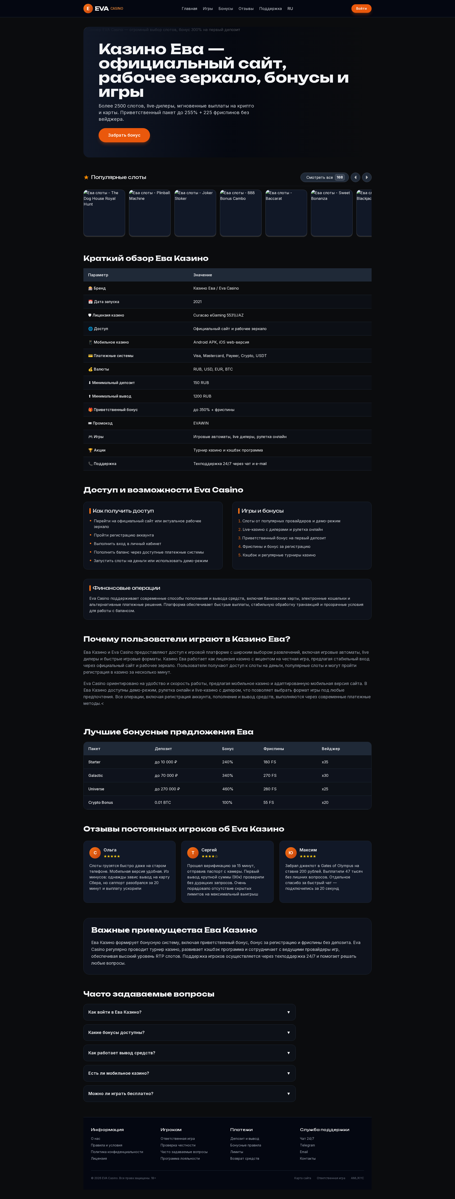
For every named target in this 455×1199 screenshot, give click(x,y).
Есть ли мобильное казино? (189, 1073)
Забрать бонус (124, 135)
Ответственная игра (178, 1138)
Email (304, 1152)
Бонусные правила (245, 1145)
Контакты (308, 1158)
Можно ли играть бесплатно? (189, 1093)
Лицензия (99, 1158)
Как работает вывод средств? (189, 1052)
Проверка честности (178, 1145)
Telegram (307, 1145)
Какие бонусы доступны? (189, 1032)
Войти (361, 8)
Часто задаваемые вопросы (184, 1152)
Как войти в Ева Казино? (189, 1012)
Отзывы (246, 8)
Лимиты (236, 1152)
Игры (208, 8)
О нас (95, 1138)
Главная (189, 8)
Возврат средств (244, 1158)
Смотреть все (319, 177)
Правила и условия (106, 1145)
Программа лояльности (180, 1158)
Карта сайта (302, 1178)
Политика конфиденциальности (117, 1152)
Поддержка (270, 8)
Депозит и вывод (244, 1138)
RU (290, 8)
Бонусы (225, 8)
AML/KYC (357, 1178)
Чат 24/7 (307, 1138)
